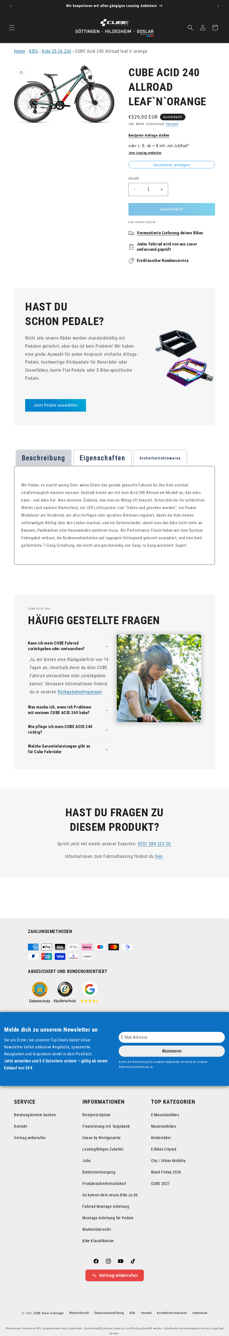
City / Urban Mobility (168, 1160)
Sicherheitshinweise (160, 458)
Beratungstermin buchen (35, 1115)
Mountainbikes (163, 1126)
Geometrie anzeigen (171, 165)
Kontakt (20, 1126)
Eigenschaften (102, 458)
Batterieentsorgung (98, 1172)
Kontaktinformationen (172, 1313)
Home (19, 51)
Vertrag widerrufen (30, 1137)
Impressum (199, 1313)
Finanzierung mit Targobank (106, 1126)
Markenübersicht (96, 1229)
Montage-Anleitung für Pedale (107, 1218)
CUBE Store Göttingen (49, 1313)
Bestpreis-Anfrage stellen (148, 135)
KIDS (33, 51)
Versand (172, 124)
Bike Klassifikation (98, 1241)
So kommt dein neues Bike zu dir (110, 1195)
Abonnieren (172, 1051)
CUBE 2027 (160, 1183)
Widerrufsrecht (79, 1313)
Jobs (86, 1160)
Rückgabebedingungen (80, 692)
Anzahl (133, 178)
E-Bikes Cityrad (163, 1149)
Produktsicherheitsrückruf (104, 1183)
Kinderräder (161, 1137)
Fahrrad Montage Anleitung (105, 1206)
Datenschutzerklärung (109, 1313)
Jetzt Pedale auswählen (56, 405)
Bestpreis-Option (96, 1115)
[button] (12, 28)
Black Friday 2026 (166, 1172)
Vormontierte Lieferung (158, 232)
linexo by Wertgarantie (101, 1137)
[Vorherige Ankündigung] (11, 6)
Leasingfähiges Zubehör (102, 1149)
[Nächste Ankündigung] (218, 6)
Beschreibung (43, 458)
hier (159, 856)
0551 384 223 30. (155, 843)
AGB (132, 1313)
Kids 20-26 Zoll (56, 51)
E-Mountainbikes (165, 1115)
